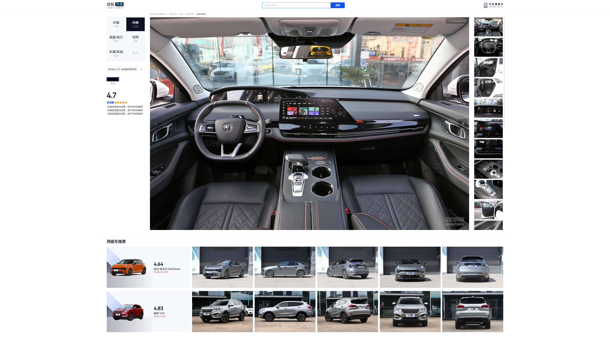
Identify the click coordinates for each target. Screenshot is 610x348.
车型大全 (173, 14)
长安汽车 (190, 14)
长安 (181, 14)
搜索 (338, 5)
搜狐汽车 (115, 5)
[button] (230, 123)
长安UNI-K (201, 14)
